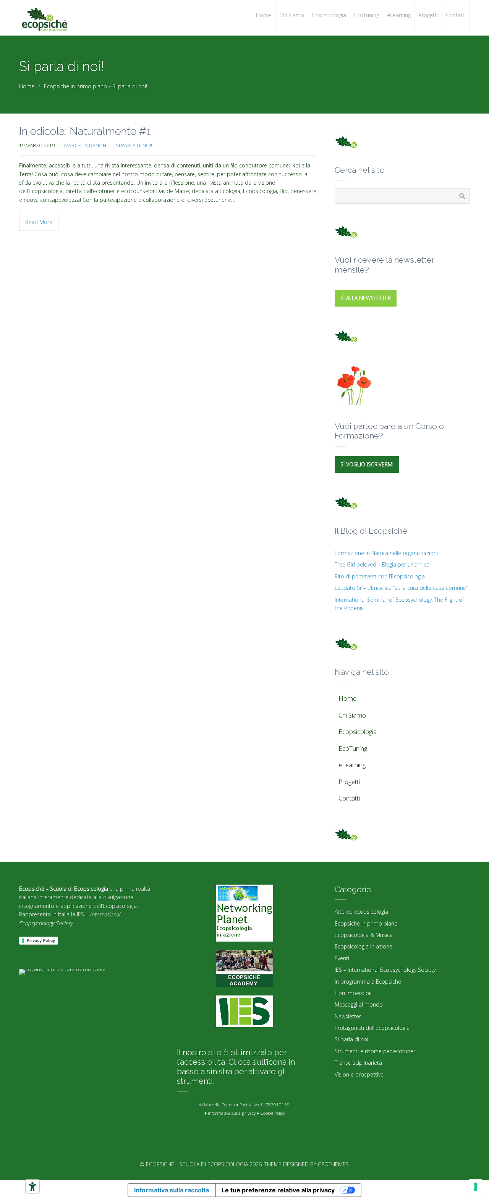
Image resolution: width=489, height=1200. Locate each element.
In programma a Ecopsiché (368, 981)
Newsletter (348, 1016)
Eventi (342, 958)
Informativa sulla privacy (232, 1113)
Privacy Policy (41, 940)
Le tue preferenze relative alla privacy (278, 1190)
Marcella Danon (85, 145)
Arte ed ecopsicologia (361, 911)
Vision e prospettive (359, 1074)
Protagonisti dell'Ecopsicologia (372, 1027)
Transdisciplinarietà (358, 1062)
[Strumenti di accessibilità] (32, 1186)
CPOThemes (333, 1164)
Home (26, 86)
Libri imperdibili (353, 993)
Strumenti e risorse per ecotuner (375, 1051)
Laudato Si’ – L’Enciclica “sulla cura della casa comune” (401, 587)
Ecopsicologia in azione (363, 946)
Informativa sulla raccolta (171, 1190)
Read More (38, 222)
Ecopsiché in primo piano (75, 86)
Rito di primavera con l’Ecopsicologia (380, 576)
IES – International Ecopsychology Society (385, 969)
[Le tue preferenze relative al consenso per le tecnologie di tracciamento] (475, 1186)
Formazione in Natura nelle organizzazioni (386, 553)
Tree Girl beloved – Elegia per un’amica (382, 564)
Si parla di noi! (129, 86)
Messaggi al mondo (359, 1004)
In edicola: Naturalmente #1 (85, 131)
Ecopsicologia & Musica (364, 935)
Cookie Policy (272, 1113)
